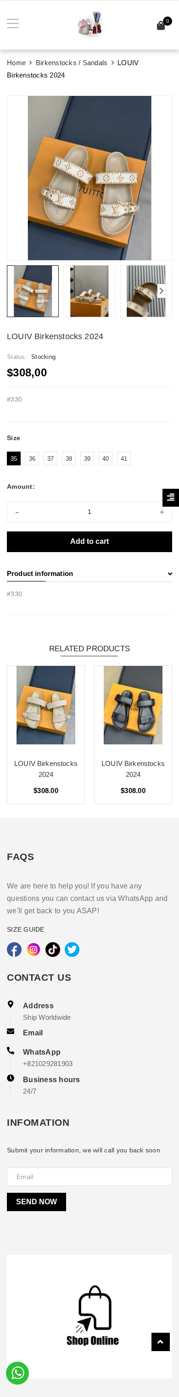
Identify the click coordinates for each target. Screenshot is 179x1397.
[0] (161, 27)
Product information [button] (40, 573)
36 (32, 458)
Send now (36, 1202)
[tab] (89, 573)
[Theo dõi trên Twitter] (72, 949)
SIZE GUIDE (26, 929)
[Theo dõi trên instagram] (33, 949)
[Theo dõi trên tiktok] (52, 949)
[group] (89, 178)
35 (14, 458)
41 (124, 458)
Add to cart (89, 541)
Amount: (21, 486)
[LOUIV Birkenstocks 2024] (45, 708)
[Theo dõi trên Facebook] (14, 949)
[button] (161, 291)
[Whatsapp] (17, 1372)
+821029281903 (48, 1063)
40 (105, 458)
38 (69, 458)
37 (50, 458)
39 (87, 458)
